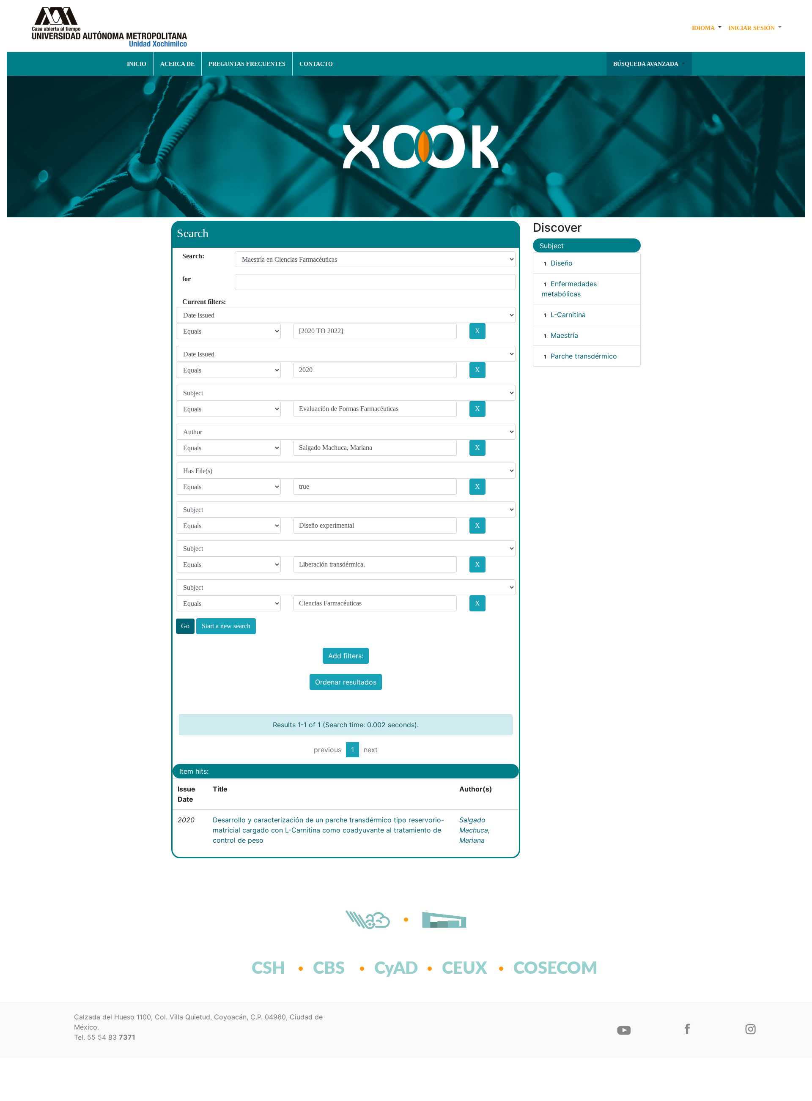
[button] (707, 27)
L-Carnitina (568, 314)
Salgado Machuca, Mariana (474, 830)
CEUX (464, 968)
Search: (185, 256)
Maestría (564, 335)
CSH (268, 968)
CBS (329, 968)
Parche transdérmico (584, 356)
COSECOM (536, 968)
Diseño (562, 263)
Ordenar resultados (345, 682)
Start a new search (226, 626)
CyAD (396, 968)
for (185, 278)
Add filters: (345, 656)
